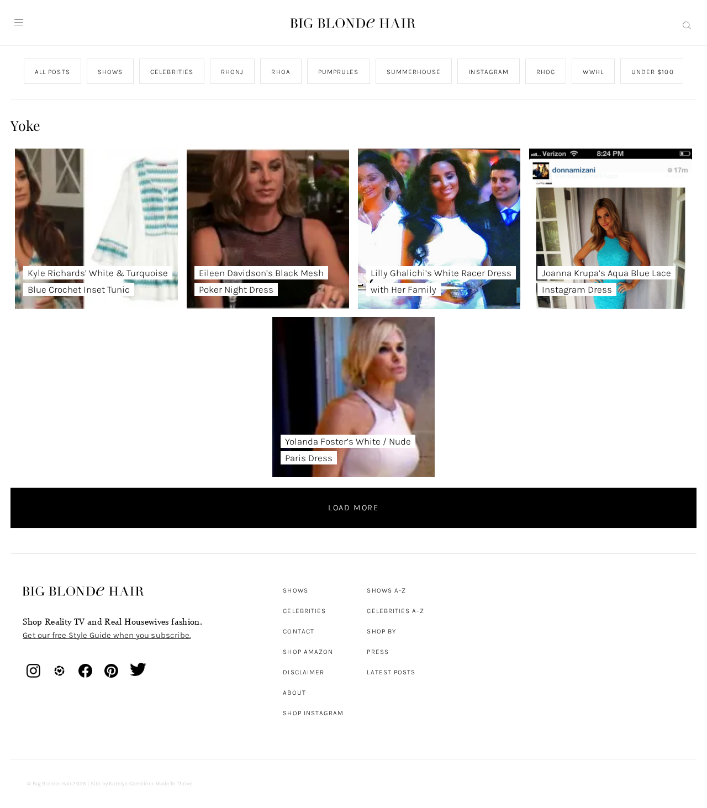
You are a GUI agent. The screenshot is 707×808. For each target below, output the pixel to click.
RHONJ (232, 72)
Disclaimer (303, 672)
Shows (295, 590)
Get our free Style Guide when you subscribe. (107, 635)
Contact (298, 631)
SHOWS (110, 72)
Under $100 (652, 72)
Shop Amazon (308, 652)
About (294, 692)
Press (377, 652)
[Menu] (18, 22)
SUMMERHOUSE (414, 72)
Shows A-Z (386, 590)
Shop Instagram (313, 713)
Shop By (381, 631)
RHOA (281, 72)
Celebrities (304, 611)
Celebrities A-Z (395, 611)
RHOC (545, 72)
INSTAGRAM (489, 72)
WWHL (593, 72)
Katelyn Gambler (129, 783)
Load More (353, 508)
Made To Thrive (173, 783)
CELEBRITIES (171, 72)
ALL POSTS (52, 72)
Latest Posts (391, 672)
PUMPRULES (338, 72)
